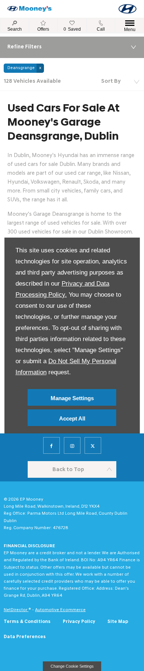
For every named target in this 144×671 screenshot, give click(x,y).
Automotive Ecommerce (60, 610)
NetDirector (16, 610)
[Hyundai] (127, 8)
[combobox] (120, 81)
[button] (24, 68)
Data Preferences (25, 636)
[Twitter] (93, 445)
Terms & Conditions (27, 621)
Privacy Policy (79, 621)
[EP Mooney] (29, 9)
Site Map (117, 621)
